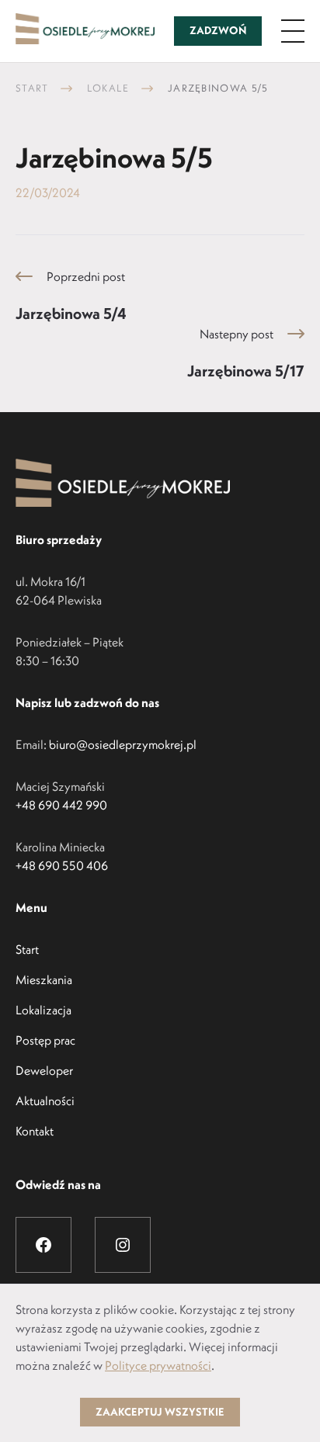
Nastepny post (245, 353)
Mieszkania (44, 979)
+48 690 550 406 (62, 865)
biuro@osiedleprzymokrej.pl (123, 744)
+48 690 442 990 (61, 805)
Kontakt (35, 1131)
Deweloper (44, 1070)
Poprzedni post (71, 296)
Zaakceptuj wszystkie (160, 1412)
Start (32, 87)
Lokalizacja (43, 1009)
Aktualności (45, 1100)
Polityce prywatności (158, 1365)
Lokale (108, 87)
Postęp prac (45, 1040)
